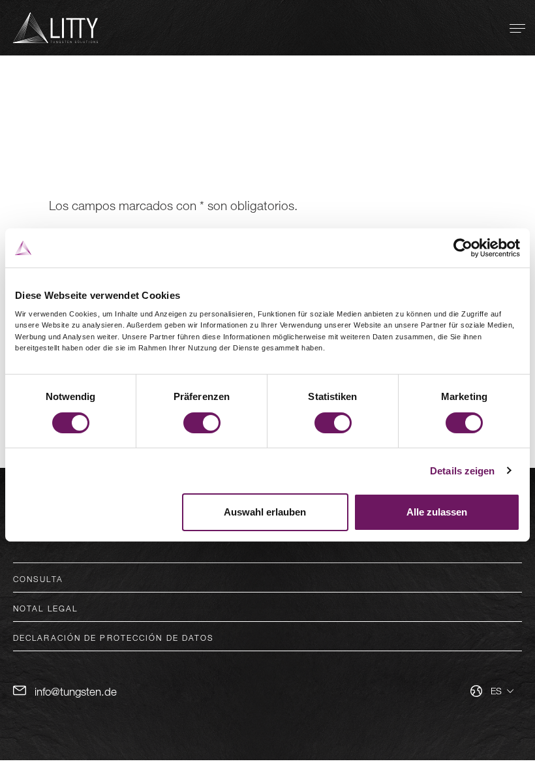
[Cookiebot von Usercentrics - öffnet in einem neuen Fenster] (463, 248)
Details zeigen (462, 470)
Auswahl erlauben (265, 511)
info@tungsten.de (76, 691)
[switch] (202, 422)
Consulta (38, 579)
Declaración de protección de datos (113, 637)
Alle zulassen (436, 511)
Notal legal (45, 608)
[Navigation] (517, 28)
